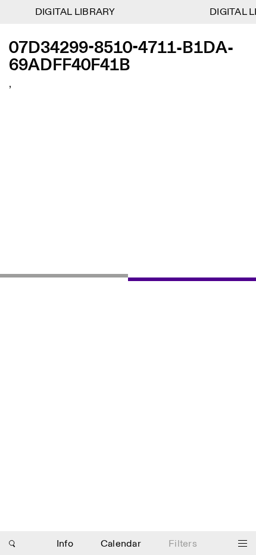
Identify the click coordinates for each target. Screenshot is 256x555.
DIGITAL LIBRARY (74, 12)
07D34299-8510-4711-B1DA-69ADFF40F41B (121, 57)
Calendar (121, 544)
